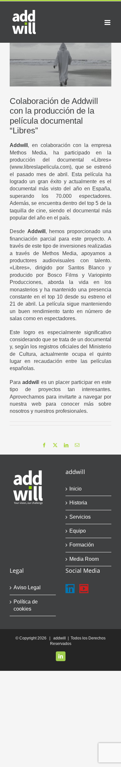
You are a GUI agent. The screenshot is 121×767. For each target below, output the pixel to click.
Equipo (77, 531)
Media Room (84, 559)
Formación (81, 544)
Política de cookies (26, 605)
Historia (78, 502)
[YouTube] (83, 588)
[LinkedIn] (70, 588)
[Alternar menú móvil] (108, 22)
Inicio (75, 488)
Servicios (80, 517)
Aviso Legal (27, 587)
